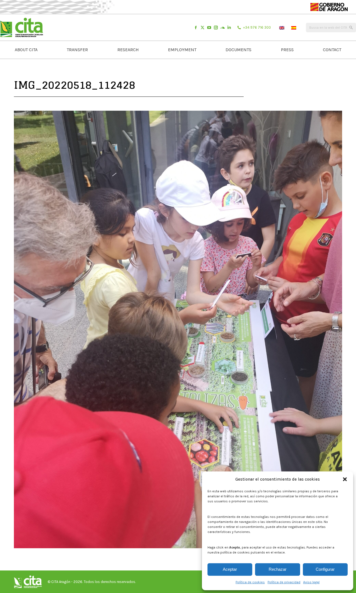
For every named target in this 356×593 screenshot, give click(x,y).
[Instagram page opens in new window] (216, 27)
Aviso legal (311, 582)
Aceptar (230, 569)
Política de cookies (250, 582)
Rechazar (277, 569)
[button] (345, 479)
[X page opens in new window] (202, 27)
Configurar (325, 569)
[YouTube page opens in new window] (209, 27)
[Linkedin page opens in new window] (229, 27)
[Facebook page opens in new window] (196, 27)
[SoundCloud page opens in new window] (222, 27)
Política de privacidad (284, 582)
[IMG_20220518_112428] (178, 329)
